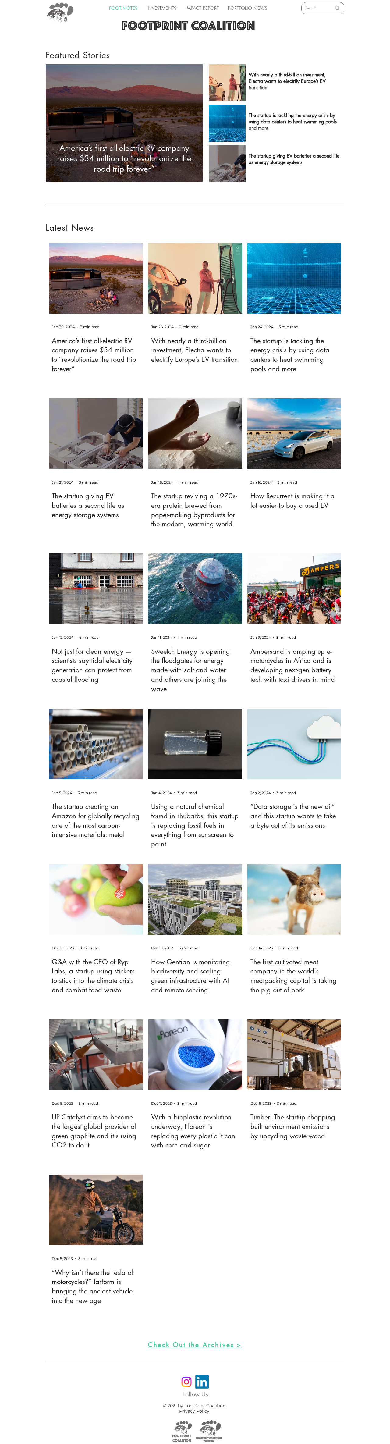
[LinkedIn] (202, 1382)
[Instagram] (186, 1382)
